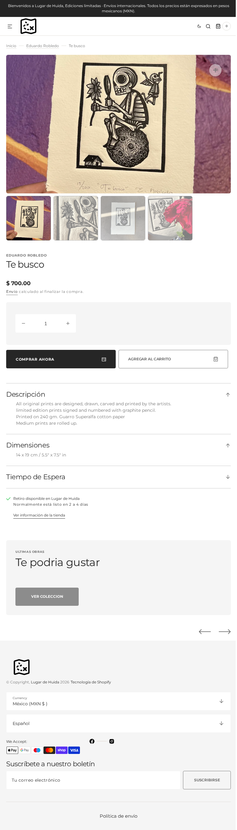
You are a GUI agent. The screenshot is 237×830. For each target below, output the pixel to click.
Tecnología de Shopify (91, 682)
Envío (12, 291)
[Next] (220, 631)
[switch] (191, 26)
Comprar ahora (35, 359)
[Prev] (200, 631)
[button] (10, 27)
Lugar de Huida (45, 682)
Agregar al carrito (147, 359)
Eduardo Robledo (42, 45)
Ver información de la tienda (39, 515)
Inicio (11, 45)
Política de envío (116, 816)
